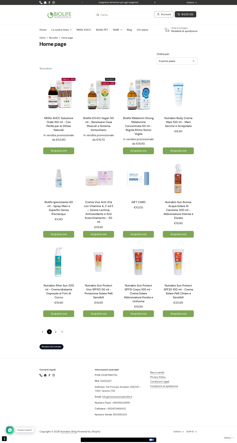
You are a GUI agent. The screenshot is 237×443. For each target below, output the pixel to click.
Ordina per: (163, 54)
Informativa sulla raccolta (95, 440)
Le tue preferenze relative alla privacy (129, 440)
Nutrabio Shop (69, 431)
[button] (185, 14)
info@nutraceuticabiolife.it (117, 396)
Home (42, 37)
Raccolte (53, 37)
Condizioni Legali (159, 381)
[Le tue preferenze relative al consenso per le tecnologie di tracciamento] (4, 438)
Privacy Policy (158, 377)
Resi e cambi (157, 372)
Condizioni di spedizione (164, 386)
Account (166, 14)
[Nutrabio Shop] (59, 15)
